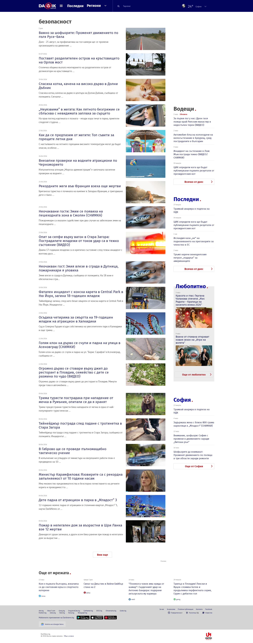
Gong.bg (62, 611)
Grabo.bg (123, 611)
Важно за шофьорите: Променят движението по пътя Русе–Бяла (78, 35)
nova (43, 596)
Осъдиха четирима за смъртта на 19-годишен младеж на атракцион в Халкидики (76, 319)
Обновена (183, 114)
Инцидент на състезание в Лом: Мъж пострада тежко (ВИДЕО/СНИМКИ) (192, 154)
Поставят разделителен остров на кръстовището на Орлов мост (79, 60)
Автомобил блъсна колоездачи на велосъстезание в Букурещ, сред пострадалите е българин (193, 138)
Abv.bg (41, 611)
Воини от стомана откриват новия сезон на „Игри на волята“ (192, 339)
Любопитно (191, 286)
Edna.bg (53, 613)
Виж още (102, 554)
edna (88, 593)
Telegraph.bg (82, 613)
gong (178, 599)
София (182, 400)
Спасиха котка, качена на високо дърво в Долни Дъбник (78, 86)
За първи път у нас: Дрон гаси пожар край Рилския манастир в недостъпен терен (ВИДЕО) (192, 121)
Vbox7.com (51, 611)
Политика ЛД (194, 613)
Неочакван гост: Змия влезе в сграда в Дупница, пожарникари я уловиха (78, 268)
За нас (161, 609)
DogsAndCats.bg (74, 611)
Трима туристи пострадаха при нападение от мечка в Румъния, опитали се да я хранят (76, 400)
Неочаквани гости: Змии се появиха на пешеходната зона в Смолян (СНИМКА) (71, 213)
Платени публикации (185, 609)
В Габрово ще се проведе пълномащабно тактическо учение (72, 451)
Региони (94, 6)
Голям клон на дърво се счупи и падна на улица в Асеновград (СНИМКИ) (79, 345)
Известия (208, 613)
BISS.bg (99, 611)
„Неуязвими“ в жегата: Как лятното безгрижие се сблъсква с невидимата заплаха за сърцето (79, 111)
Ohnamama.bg (111, 611)
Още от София (194, 466)
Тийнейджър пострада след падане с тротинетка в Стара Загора (80, 425)
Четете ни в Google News (54, 624)
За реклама (171, 609)
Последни (75, 6)
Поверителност (176, 613)
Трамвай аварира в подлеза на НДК (192, 210)
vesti (133, 599)
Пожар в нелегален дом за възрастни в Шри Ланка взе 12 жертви (80, 527)
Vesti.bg (62, 613)
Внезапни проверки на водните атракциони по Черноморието (78, 162)
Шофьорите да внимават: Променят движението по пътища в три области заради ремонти (193, 455)
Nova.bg (71, 613)
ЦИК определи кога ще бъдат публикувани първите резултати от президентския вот (194, 170)
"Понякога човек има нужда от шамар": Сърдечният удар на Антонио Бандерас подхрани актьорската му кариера (146, 588)
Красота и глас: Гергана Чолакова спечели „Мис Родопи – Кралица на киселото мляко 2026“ (190, 300)
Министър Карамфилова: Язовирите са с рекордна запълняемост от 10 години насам (81, 476)
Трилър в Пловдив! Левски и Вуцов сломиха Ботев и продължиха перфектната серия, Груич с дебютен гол (192, 588)
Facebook (208, 609)
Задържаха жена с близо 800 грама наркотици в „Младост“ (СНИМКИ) (194, 424)
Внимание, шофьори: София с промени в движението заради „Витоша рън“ (191, 439)
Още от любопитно (194, 374)
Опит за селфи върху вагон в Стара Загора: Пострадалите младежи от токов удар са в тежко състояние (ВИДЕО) (79, 241)
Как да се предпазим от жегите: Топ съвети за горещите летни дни (76, 137)
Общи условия (69, 636)
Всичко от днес (193, 181)
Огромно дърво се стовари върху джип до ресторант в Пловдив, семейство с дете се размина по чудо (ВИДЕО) (74, 372)
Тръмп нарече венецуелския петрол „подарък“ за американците (190, 257)
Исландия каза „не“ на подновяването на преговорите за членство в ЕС (194, 241)
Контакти (199, 609)
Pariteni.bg (42, 613)
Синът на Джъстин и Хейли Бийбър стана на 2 (103, 585)
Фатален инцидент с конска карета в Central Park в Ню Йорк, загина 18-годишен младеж (81, 294)
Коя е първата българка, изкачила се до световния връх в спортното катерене (59, 587)
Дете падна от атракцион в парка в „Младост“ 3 (78, 500)
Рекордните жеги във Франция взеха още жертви (80, 186)
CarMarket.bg (88, 611)
